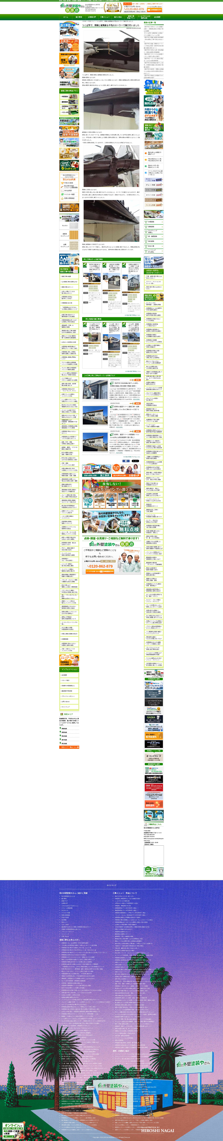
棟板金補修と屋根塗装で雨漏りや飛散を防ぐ (69, 575)
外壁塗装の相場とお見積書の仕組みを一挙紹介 (127, 917)
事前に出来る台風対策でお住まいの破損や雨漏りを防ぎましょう (79, 1094)
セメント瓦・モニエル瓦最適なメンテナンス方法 (69, 533)
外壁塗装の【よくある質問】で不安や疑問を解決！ (75, 943)
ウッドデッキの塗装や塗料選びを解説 (68, 554)
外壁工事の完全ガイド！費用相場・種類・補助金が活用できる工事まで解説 (82, 969)
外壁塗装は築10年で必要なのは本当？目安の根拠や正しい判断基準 (79, 964)
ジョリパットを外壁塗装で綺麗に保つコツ (154, 515)
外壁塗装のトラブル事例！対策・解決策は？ (154, 584)
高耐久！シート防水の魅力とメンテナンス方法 (69, 602)
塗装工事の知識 (66, 276)
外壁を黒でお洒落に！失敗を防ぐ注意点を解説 (153, 611)
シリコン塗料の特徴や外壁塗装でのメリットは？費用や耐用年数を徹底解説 (135, 1092)
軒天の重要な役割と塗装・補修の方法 (67, 453)
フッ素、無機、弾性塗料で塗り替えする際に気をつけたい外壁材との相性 (81, 1063)
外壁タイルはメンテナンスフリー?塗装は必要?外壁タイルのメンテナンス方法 (136, 972)
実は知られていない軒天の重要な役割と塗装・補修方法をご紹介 (132, 988)
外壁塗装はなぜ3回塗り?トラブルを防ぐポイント (69, 437)
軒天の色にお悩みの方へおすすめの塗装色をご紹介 (69, 458)
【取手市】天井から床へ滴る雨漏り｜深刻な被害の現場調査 (153, 51)
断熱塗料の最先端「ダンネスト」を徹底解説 (154, 563)
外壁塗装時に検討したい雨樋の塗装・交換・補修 (69, 474)
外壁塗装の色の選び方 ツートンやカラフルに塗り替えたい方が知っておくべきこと (84, 952)
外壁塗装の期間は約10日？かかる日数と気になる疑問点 (76, 962)
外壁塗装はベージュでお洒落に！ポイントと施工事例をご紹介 (78, 1118)
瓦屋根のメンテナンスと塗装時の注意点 (69, 527)
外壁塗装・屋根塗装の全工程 (123, 905)
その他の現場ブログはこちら (131, 456)
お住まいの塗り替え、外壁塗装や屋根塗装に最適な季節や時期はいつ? (80, 1011)
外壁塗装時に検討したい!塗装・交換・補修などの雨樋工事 (131, 998)
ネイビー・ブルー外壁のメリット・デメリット (153, 600)
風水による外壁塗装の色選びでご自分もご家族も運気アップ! (78, 959)
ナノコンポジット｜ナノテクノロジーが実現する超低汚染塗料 (132, 1075)
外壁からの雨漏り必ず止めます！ (124, 929)
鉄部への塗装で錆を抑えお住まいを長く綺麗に (69, 538)
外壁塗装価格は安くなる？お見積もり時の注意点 (69, 320)
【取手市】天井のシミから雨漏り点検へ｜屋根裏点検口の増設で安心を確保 (153, 29)
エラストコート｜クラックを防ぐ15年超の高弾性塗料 (129, 1077)
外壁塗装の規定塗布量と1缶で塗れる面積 (153, 526)
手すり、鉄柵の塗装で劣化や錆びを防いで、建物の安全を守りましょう (134, 1012)
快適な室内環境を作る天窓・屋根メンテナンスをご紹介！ (131, 993)
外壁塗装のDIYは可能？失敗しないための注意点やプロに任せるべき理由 (81, 990)
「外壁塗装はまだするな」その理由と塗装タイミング (69, 308)
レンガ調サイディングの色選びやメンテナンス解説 (69, 400)
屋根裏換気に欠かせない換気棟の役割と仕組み (69, 607)
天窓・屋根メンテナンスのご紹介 (68, 464)
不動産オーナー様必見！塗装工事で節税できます (153, 441)
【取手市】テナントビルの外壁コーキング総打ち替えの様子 (153, 55)
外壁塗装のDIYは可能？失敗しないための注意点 (153, 468)
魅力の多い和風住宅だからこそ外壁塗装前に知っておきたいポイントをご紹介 (136, 974)
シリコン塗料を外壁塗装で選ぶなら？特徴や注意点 (69, 374)
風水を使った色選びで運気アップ (154, 153)
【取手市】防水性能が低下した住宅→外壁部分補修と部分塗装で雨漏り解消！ (153, 65)
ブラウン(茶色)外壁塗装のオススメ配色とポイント (154, 627)
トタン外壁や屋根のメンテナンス (67, 517)
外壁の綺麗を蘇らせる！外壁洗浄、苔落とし (153, 531)
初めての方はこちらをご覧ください (124, 896)
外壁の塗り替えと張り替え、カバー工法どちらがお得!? (76, 992)
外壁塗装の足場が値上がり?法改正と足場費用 (154, 452)
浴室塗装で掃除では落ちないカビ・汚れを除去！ (128, 1016)
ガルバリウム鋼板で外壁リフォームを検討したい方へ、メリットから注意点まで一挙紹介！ (86, 1002)
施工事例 (79, 17)
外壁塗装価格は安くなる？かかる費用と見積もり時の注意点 (131, 922)
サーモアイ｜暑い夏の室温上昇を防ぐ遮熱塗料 (127, 1058)
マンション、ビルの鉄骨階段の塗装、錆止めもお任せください (132, 1009)
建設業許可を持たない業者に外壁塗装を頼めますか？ (76, 927)
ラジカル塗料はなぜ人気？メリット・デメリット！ (154, 659)
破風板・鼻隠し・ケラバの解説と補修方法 (69, 448)
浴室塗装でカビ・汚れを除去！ (67, 559)
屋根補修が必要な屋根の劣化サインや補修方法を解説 (129, 1005)
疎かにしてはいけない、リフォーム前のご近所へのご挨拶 (77, 971)
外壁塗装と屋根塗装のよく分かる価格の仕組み (127, 898)
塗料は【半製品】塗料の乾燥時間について (69, 617)
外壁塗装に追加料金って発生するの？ (152, 325)
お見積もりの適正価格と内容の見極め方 (153, 346)
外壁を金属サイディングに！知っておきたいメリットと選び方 (132, 964)
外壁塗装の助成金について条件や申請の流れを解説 (129, 957)
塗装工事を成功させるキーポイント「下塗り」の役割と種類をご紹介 (134, 1120)
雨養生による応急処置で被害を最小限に (153, 574)
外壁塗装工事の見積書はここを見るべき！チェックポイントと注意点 (134, 920)
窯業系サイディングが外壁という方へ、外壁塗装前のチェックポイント (134, 1127)
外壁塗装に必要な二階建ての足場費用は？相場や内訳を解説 (131, 1047)
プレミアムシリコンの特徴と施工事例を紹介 (152, 648)
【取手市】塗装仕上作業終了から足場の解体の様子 (153, 76)
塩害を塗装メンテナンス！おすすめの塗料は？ (69, 612)
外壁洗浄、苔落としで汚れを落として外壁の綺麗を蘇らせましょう (133, 1026)
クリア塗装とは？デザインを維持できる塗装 (69, 379)
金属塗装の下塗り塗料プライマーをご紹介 (152, 420)
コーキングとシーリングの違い (69, 623)
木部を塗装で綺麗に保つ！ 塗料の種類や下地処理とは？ (76, 1087)
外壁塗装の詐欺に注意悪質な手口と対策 (152, 351)
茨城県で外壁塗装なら (68, 685)
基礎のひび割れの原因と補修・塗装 (151, 579)
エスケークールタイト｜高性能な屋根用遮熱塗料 (128, 1070)
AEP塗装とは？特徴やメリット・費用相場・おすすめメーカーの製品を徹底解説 (137, 1101)
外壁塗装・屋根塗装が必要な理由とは (71, 983)
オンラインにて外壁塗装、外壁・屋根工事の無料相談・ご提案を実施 (134, 955)
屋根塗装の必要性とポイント (123, 934)
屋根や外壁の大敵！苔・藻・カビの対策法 (152, 537)
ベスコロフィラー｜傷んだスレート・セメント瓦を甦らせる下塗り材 (134, 1063)
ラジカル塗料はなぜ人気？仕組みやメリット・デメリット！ (77, 1127)
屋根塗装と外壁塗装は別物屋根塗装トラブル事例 (69, 427)
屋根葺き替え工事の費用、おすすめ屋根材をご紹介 (129, 938)
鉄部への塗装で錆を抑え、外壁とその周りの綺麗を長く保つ (131, 1007)
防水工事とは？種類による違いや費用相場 (69, 586)
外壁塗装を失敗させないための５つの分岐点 (73, 954)
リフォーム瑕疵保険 (66, 908)
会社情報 (63, 920)
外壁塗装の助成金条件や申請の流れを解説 (153, 314)
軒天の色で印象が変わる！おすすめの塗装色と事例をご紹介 (131, 990)
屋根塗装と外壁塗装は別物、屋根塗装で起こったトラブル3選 (78, 1040)
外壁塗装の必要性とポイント (123, 931)
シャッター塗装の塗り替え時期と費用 (67, 564)
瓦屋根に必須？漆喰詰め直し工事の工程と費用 (127, 976)
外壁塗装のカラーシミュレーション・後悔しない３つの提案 (77, 957)
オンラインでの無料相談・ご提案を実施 (153, 303)
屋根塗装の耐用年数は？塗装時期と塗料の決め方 (153, 590)
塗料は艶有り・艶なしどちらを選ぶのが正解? (153, 489)
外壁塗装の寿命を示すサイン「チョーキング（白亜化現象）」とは (79, 1014)
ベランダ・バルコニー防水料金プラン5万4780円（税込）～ (131, 915)
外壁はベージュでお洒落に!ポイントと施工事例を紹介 (154, 622)
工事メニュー (105, 17)
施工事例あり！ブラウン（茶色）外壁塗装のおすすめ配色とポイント (80, 1120)
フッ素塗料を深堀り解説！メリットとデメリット (154, 632)
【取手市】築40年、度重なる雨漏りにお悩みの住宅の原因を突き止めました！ (154, 71)
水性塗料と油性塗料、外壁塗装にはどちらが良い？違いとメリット (133, 1113)
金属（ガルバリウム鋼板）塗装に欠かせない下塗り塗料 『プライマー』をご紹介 (137, 1122)
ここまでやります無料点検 (144, 17)
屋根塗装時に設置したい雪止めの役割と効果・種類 (69, 480)
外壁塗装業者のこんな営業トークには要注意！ (154, 462)
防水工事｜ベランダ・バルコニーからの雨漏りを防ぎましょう (132, 953)
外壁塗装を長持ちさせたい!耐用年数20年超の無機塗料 (154, 431)
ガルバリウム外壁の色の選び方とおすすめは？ (74, 1004)
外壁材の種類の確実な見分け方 (150, 383)
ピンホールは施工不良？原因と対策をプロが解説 (69, 411)
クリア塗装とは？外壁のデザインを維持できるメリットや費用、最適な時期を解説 (137, 1099)
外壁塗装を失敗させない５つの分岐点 (153, 319)
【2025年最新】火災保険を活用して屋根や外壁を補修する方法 (132, 927)
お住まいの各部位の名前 (69, 342)
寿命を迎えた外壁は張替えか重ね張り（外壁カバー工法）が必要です (134, 943)
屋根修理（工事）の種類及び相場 (67, 326)
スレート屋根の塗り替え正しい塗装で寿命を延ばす (69, 495)
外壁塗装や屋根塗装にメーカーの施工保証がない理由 (154, 436)
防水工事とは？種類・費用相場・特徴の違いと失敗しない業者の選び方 (81, 1073)
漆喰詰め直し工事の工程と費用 (152, 510)
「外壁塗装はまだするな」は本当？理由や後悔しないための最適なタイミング (82, 966)
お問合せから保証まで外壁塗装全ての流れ (126, 903)
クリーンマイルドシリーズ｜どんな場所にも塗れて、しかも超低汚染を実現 (135, 1087)
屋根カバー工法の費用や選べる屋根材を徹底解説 (69, 336)
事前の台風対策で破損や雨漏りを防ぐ (152, 568)
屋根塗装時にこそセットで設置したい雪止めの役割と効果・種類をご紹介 (135, 1000)
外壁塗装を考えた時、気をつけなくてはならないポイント (77, 1028)
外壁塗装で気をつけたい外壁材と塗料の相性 (69, 644)
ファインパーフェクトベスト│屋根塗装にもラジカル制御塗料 (132, 1056)
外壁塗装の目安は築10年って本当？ (67, 297)
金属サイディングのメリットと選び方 (67, 511)
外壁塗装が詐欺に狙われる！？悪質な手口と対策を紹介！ (77, 1035)
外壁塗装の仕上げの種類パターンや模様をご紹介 (153, 643)
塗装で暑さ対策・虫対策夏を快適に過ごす (69, 384)
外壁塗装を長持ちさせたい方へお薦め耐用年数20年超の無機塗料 (132, 1115)
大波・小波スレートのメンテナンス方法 (68, 649)
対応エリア (64, 922)
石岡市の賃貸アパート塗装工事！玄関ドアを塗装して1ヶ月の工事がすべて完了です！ (124, 409)
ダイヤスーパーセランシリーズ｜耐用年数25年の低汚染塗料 (131, 1066)
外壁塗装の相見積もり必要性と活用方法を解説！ (154, 330)
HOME (84, 21)
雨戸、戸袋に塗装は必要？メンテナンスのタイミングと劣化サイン (133, 1024)
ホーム (65, 17)
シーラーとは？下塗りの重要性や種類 (152, 425)
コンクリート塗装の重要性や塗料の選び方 (68, 570)
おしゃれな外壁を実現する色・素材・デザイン (154, 595)
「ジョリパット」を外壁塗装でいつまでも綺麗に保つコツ (77, 1061)
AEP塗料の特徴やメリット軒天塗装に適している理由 (154, 664)
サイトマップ (66, 707)
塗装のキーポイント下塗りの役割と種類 (152, 415)
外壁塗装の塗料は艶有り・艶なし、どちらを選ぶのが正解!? (131, 1110)
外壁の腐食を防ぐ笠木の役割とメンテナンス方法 (69, 469)
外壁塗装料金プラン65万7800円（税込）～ (127, 908)
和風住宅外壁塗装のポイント (152, 505)
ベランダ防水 (69, 112)
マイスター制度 (65, 912)
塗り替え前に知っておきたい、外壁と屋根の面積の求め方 (77, 1056)
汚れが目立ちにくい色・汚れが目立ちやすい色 (155, 159)
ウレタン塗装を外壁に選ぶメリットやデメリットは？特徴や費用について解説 (136, 1096)
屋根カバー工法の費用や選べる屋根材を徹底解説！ (129, 941)
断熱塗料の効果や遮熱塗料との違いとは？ (153, 558)
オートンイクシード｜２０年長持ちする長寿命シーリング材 (131, 1089)
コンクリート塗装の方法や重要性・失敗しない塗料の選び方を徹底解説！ (135, 1021)
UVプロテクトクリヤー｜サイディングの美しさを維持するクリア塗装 (134, 1080)
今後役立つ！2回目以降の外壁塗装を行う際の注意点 (129, 946)
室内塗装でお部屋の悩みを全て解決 (124, 950)
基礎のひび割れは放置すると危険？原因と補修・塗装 (76, 1099)
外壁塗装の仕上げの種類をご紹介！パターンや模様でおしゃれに (79, 1129)
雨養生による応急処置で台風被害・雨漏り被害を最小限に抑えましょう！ (81, 1096)
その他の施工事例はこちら (132, 315)
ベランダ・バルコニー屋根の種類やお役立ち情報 (69, 580)
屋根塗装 (69, 102)
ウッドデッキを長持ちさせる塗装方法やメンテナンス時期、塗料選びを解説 (135, 1014)
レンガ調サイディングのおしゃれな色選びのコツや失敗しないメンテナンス (82, 1018)
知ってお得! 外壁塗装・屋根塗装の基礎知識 (73, 980)
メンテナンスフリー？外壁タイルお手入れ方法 (153, 500)
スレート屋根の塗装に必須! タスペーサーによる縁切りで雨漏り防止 (80, 1042)
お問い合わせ (66, 701)
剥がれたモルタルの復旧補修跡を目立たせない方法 (69, 405)
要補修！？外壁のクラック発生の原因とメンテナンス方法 (77, 1016)
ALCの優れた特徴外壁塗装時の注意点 (67, 628)
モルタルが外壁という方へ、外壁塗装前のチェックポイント (131, 1125)
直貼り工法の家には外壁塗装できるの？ (152, 484)
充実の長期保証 (65, 915)
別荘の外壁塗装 (119, 1040)
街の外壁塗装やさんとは (68, 896)
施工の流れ (118, 17)
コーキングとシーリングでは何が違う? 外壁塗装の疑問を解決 (78, 1051)
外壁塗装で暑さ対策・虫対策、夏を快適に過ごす (128, 1042)
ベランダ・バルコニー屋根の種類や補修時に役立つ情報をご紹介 (79, 1070)
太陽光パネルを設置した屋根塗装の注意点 (153, 542)
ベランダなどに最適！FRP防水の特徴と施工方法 (69, 591)
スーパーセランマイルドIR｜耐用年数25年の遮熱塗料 (129, 1061)
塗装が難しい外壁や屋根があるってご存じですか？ (154, 473)
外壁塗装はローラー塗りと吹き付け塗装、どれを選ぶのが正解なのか (80, 1049)
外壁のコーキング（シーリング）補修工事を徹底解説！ (130, 962)
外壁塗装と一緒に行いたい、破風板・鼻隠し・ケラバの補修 (131, 986)
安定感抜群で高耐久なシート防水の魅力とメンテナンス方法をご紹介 (80, 1080)
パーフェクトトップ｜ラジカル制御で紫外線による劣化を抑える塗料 (134, 1054)
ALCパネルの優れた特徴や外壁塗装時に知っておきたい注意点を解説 (80, 1054)
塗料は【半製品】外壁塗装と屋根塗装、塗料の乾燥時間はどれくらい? (80, 1047)
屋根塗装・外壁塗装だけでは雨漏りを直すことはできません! (78, 978)
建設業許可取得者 (67, 691)
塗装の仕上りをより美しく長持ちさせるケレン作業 (69, 416)
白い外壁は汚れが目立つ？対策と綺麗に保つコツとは (154, 616)
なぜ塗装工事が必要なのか (69, 281)
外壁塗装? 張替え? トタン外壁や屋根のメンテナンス (129, 967)
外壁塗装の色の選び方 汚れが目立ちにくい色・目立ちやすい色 (78, 950)
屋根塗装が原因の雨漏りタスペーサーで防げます (69, 501)
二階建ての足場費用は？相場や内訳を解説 (153, 457)
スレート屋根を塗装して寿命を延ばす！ (126, 1033)
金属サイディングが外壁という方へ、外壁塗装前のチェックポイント (134, 1129)
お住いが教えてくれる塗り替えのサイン (68, 292)
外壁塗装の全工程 (67, 303)
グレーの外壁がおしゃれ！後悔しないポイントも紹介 (154, 606)
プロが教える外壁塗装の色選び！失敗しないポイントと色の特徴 (79, 945)
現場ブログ (91, 21)
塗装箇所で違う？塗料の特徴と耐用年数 (152, 409)
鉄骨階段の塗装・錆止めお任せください (69, 543)
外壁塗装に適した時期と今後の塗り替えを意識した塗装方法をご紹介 (80, 1009)
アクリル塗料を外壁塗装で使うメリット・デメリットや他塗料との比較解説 (135, 1094)
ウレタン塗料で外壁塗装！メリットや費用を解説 (69, 368)
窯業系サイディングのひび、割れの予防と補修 (153, 478)
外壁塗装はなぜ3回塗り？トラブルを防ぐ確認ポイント (76, 1030)
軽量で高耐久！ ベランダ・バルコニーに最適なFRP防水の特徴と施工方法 (81, 1075)
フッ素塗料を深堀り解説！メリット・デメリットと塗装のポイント (79, 1122)
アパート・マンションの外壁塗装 (124, 1038)
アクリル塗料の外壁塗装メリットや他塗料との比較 (69, 363)
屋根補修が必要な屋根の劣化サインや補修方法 (69, 490)
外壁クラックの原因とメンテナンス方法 (68, 395)
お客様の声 (92, 17)
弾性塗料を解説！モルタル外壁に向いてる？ (154, 637)
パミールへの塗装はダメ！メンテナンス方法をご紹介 (154, 553)
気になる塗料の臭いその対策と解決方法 (152, 367)
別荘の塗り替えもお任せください (154, 287)
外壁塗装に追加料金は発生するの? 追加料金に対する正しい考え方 (133, 960)
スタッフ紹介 (66, 680)
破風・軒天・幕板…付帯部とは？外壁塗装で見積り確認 (130, 983)
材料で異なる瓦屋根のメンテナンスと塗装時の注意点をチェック (132, 979)
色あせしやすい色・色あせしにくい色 (154, 166)
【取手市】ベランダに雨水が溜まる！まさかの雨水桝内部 (153, 59)
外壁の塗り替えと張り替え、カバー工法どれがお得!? (153, 378)
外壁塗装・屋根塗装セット (69, 107)
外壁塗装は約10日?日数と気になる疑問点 (152, 356)
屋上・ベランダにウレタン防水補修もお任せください (69, 596)
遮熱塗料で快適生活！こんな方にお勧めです (127, 1073)
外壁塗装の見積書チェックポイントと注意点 (154, 340)
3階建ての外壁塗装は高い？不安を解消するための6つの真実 (78, 976)
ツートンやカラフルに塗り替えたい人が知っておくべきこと (155, 172)
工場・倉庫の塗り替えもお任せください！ (154, 277)
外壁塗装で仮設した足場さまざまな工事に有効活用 (154, 447)
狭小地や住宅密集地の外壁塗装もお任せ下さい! (69, 506)
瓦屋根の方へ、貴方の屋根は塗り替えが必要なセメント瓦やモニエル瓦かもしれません (138, 981)
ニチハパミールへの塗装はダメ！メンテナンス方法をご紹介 (77, 1089)
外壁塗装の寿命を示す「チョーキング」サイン (69, 389)
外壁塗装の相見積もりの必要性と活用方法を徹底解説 (76, 1032)
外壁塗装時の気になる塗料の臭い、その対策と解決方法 (76, 973)
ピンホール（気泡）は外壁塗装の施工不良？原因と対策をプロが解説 (80, 1023)
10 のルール (64, 910)
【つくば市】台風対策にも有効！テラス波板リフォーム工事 (153, 34)
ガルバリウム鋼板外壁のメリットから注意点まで (153, 394)
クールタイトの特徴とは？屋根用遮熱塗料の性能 (154, 653)
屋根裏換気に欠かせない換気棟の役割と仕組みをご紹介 (76, 1082)
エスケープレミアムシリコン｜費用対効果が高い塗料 (129, 1068)
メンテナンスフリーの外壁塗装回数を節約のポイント (154, 388)
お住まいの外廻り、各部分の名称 (70, 995)
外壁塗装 (69, 96)
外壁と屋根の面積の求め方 (69, 633)
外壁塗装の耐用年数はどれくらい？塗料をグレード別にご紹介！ (79, 1006)
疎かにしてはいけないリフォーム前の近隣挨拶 (153, 362)
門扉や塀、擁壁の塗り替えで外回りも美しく (127, 948)
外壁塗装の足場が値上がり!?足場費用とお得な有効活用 (130, 1045)
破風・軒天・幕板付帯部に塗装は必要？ (68, 442)
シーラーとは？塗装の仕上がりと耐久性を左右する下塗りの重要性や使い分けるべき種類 (139, 1118)
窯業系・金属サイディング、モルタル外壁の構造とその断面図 (78, 1058)
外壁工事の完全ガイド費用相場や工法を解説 (68, 315)
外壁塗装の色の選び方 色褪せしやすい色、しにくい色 (76, 947)
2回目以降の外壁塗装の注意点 (151, 404)
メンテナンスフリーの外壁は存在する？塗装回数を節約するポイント (80, 999)
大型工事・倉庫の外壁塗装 (122, 1035)
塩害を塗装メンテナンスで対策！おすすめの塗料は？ (76, 1084)
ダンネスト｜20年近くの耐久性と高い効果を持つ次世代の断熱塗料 (133, 1082)
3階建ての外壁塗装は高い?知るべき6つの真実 (154, 372)
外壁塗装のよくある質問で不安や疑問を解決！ (154, 309)
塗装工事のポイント (67, 287)
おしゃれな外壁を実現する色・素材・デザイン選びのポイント (78, 1106)
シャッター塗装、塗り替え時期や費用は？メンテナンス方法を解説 (133, 1019)
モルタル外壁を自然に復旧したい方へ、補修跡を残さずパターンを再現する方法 (83, 1021)
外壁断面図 (65, 639)
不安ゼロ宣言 (65, 917)
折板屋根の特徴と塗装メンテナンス (67, 522)
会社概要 (157, 17)
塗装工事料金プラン (131, 17)
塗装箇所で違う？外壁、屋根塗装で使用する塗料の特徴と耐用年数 (133, 1106)
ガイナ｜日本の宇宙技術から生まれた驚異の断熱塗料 (129, 1084)
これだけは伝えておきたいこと (70, 905)
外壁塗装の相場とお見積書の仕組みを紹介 (153, 335)
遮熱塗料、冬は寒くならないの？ (124, 1103)
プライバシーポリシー (68, 696)
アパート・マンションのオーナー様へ (153, 282)
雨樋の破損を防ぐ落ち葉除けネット (67, 485)
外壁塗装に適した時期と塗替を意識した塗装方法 (69, 352)
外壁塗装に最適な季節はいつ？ (69, 358)
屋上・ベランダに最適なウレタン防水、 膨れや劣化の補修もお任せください (82, 1077)
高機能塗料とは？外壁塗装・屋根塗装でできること (69, 421)
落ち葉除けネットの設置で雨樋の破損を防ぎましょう (129, 1002)
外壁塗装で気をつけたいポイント (69, 432)
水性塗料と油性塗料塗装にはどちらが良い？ (153, 494)
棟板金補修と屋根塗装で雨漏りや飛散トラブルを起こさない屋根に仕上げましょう (84, 1068)
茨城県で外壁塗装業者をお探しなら (71, 929)
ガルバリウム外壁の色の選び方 (152, 399)
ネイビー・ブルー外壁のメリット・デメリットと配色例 (76, 1108)
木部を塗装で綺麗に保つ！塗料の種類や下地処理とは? (154, 547)
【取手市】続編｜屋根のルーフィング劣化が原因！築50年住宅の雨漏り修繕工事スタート (154, 46)
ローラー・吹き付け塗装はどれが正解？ (152, 521)
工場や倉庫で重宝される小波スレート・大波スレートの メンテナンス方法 (81, 1066)
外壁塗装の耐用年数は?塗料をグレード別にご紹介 (69, 347)
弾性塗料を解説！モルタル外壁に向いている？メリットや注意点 (79, 1125)
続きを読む (136, 399)
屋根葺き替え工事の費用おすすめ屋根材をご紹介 (69, 331)
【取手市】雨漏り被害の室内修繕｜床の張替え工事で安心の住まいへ (153, 39)
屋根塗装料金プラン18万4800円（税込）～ (127, 910)
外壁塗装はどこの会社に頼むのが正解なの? (73, 1044)
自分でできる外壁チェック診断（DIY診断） (73, 988)
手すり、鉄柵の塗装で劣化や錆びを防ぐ (68, 549)
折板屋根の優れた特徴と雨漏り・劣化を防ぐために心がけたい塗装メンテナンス (137, 969)
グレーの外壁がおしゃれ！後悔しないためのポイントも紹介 (77, 1110)
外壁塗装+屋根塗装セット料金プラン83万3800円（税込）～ (131, 912)
